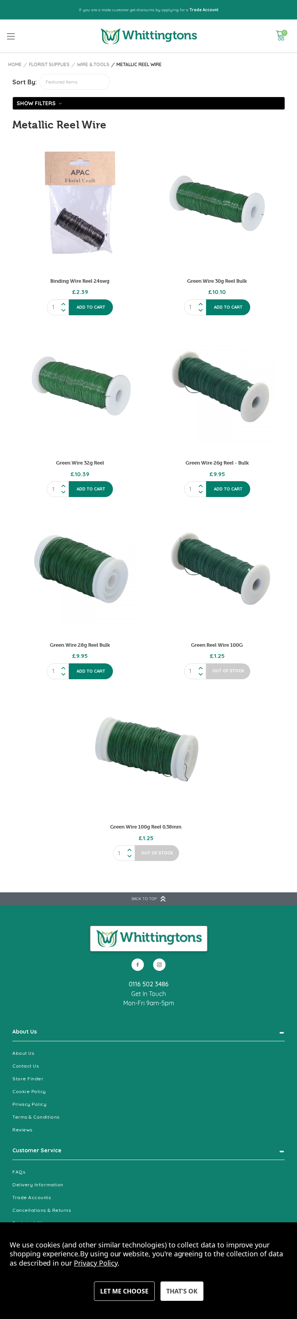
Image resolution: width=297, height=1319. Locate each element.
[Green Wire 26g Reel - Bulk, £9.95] (217, 387)
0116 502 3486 (149, 984)
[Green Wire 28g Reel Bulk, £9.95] (80, 568)
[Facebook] (137, 965)
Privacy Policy (29, 1104)
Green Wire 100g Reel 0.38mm (145, 827)
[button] (148, 103)
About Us (24, 1031)
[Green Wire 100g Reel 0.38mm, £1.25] (146, 751)
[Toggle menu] (10, 36)
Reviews (22, 1130)
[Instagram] (159, 965)
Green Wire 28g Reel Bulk (80, 645)
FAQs (18, 1172)
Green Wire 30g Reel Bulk (217, 281)
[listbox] (74, 82)
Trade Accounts (31, 1197)
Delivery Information (37, 1184)
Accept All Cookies (181, 1291)
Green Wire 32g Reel (80, 463)
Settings (124, 1291)
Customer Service (36, 1150)
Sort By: (24, 82)
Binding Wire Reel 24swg (79, 281)
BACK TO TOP (144, 898)
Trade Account (203, 9)
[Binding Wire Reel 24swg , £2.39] (80, 204)
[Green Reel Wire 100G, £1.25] (217, 568)
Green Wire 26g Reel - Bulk (217, 463)
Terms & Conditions (36, 1117)
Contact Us (25, 1066)
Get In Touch (148, 994)
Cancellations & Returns (41, 1210)
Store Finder (27, 1079)
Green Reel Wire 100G (217, 645)
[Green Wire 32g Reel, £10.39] (80, 387)
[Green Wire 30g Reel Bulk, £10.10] (217, 204)
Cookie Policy (29, 1091)
